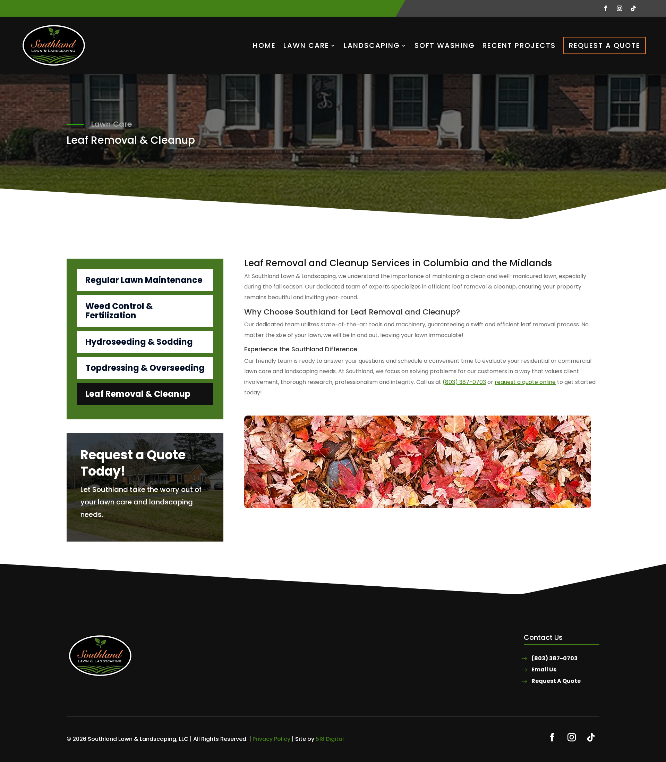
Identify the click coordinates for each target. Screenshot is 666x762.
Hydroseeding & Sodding (139, 341)
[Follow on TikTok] (633, 8)
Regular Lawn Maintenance (144, 280)
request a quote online (525, 382)
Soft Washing (445, 45)
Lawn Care (306, 45)
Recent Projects (519, 45)
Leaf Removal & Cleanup (137, 394)
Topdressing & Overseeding (145, 368)
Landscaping (372, 45)
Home (264, 45)
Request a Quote (604, 45)
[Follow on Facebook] (605, 8)
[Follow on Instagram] (619, 8)
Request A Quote (556, 681)
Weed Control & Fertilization (119, 310)
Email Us (543, 669)
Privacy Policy (271, 739)
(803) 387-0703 (464, 382)
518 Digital (330, 739)
